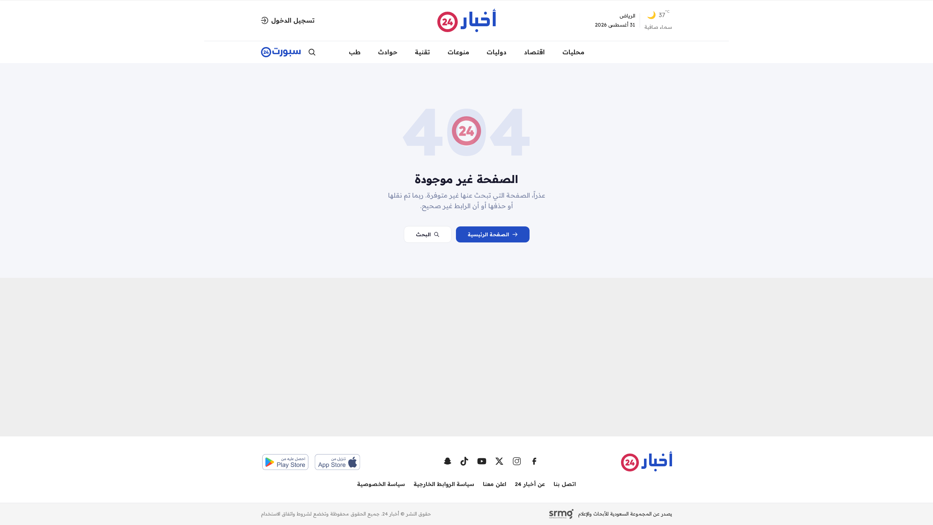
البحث (423, 234)
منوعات (458, 52)
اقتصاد (534, 52)
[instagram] (516, 461)
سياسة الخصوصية (381, 484)
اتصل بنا (565, 484)
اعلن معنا (494, 484)
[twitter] (499, 461)
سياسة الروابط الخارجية (444, 484)
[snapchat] (447, 461)
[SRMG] (561, 514)
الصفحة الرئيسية (488, 234)
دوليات (497, 52)
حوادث (387, 52)
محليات (573, 52)
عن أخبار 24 (530, 484)
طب (354, 52)
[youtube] (481, 461)
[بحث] (312, 52)
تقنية (422, 52)
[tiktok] (464, 461)
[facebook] (534, 461)
